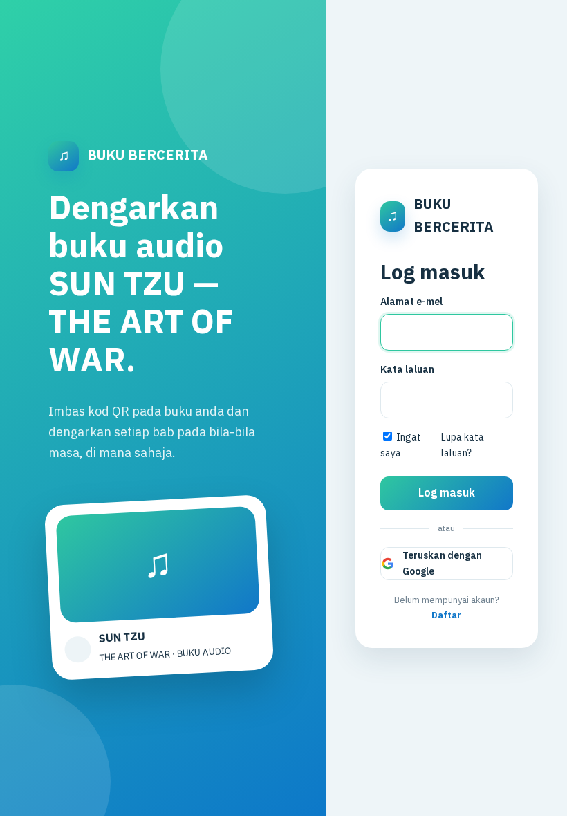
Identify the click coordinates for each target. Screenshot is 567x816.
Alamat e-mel (411, 302)
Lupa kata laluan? (462, 445)
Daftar (446, 615)
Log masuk (446, 493)
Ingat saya (400, 445)
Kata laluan (407, 370)
